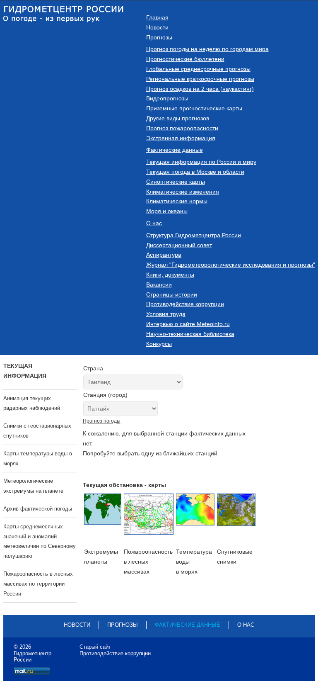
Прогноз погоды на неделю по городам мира (207, 49)
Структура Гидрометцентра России (193, 235)
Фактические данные (174, 149)
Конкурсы (159, 343)
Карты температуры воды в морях (37, 458)
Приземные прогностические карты (194, 108)
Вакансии (159, 284)
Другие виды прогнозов (177, 118)
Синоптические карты (175, 181)
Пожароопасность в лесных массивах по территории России (38, 584)
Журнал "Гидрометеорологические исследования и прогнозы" (230, 264)
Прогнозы (159, 37)
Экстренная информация (180, 138)
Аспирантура (163, 254)
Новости (157, 27)
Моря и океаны (167, 211)
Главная (157, 17)
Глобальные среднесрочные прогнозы (198, 69)
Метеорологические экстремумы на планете (33, 486)
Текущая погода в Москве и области (195, 171)
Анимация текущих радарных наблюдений (31, 403)
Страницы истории (171, 294)
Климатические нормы (176, 201)
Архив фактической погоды (37, 509)
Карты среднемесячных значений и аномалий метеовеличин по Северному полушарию (39, 541)
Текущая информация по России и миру (201, 161)
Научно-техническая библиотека (190, 334)
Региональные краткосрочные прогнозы (200, 78)
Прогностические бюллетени (185, 59)
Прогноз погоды (101, 421)
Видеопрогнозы (167, 98)
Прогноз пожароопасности (182, 128)
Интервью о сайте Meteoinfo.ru (188, 324)
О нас (154, 223)
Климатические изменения (182, 191)
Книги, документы (170, 274)
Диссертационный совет (179, 245)
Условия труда (166, 314)
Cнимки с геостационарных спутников (37, 431)
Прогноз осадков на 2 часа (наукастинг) (200, 88)
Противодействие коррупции (185, 304)
